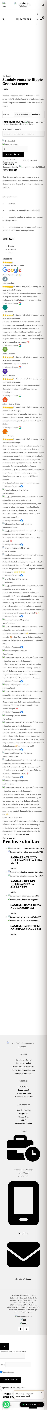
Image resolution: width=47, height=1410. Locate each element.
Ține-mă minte (8, 1372)
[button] (4, 19)
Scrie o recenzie (9, 838)
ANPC (23, 1120)
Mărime (6, 114)
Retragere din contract (23, 1073)
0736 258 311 (8, 164)
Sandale (7, 76)
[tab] (26, 246)
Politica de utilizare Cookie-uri (23, 1070)
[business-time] (23, 1161)
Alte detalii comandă (12, 129)
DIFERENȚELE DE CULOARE (13, 122)
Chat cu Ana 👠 (32, 1404)
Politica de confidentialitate (23, 1066)
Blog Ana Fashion (24, 1110)
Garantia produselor (24, 1059)
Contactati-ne (23, 1116)
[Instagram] (26, 1329)
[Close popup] (4, 1346)
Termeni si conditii (23, 1063)
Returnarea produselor (23, 1096)
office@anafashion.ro (23, 1279)
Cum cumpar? (23, 1086)
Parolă (2, 1364)
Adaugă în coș (13, 154)
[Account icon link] (43, 5)
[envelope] (23, 1270)
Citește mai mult (22, 834)
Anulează (36, 114)
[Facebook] (20, 1329)
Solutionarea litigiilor (23, 1123)
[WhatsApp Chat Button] (6, 1404)
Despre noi (23, 1113)
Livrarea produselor (23, 1093)
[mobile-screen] (23, 1224)
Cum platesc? (23, 1090)
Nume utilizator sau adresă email (13, 1351)
